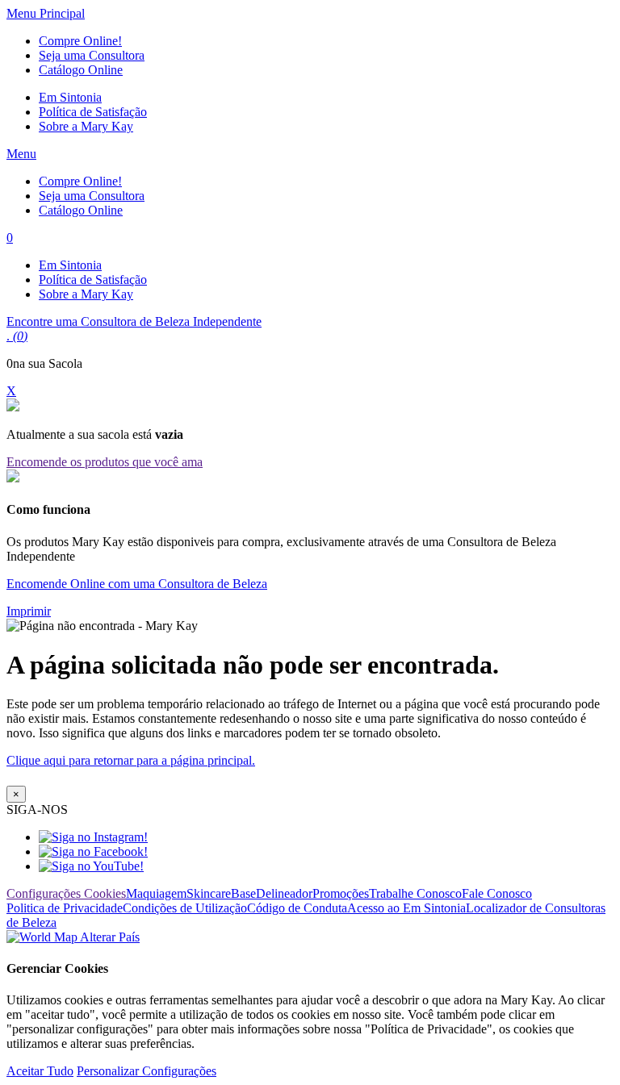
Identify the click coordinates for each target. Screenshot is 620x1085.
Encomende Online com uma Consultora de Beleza (136, 583)
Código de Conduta (297, 908)
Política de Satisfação (93, 112)
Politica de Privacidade (64, 908)
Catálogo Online (81, 70)
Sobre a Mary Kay (86, 126)
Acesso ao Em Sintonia (406, 908)
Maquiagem (156, 893)
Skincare (208, 893)
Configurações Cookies (66, 893)
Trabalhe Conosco (415, 893)
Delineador (284, 893)
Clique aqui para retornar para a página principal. (130, 760)
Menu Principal (45, 13)
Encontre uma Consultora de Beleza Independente (134, 321)
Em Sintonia (70, 97)
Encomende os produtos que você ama (104, 462)
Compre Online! (80, 41)
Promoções (340, 893)
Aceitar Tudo (39, 1071)
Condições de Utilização (185, 908)
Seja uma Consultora (92, 55)
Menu (21, 154)
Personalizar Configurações (146, 1071)
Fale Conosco (497, 893)
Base (243, 893)
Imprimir (28, 611)
